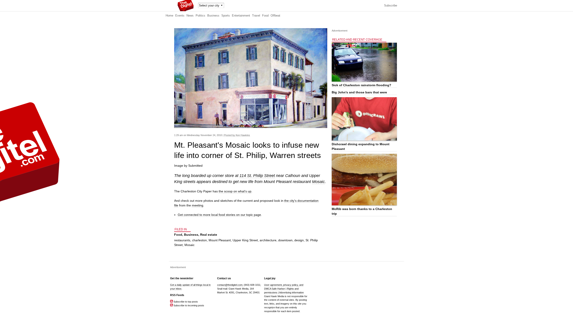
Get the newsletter (181, 278)
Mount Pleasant (220, 240)
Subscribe (390, 5)
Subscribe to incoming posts (188, 305)
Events (179, 15)
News (190, 15)
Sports (225, 15)
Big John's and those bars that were (359, 92)
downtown (285, 240)
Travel (256, 15)
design (299, 240)
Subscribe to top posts (185, 301)
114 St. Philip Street (257, 175)
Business (213, 15)
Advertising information (291, 292)
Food (265, 15)
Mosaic (318, 181)
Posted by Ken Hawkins (237, 135)
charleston (199, 240)
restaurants (182, 240)
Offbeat (275, 15)
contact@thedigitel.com (229, 285)
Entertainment (241, 15)
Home (169, 15)
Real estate (208, 234)
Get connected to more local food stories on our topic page (219, 214)
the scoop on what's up (235, 191)
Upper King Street (245, 240)
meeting (197, 205)
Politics (200, 15)
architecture (268, 240)
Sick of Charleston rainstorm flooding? (361, 85)
